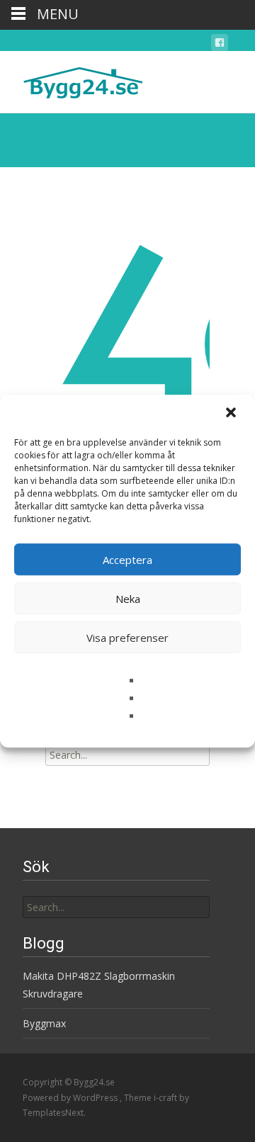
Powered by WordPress (71, 1098)
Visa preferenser (127, 638)
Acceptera (127, 560)
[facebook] (219, 45)
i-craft (166, 1098)
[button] (232, 413)
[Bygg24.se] (71, 79)
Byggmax (44, 1023)
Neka (127, 599)
